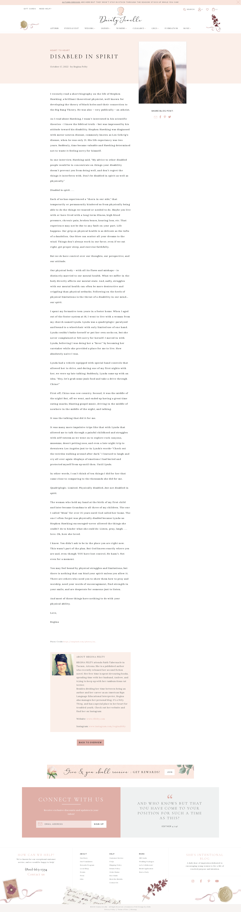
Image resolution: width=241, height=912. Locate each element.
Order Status (114, 872)
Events (82, 872)
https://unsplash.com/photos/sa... (79, 642)
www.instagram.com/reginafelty (107, 726)
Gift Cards (30, 9)
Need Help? (45, 9)
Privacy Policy (109, 909)
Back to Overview (90, 743)
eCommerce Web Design (134, 907)
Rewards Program (87, 865)
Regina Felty (80, 66)
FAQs (111, 861)
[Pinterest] (164, 117)
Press (82, 876)
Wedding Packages (146, 861)
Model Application (146, 869)
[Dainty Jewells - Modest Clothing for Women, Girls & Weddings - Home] (120, 16)
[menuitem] (54, 28)
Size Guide (113, 876)
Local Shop (84, 869)
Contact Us (113, 883)
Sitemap (133, 909)
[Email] (155, 117)
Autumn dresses (71, 2)
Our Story (83, 858)
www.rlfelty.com (96, 718)
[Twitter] (169, 117)
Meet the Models (116, 879)
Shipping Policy (115, 865)
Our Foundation (86, 861)
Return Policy (114, 869)
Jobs (81, 879)
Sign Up (99, 824)
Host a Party (144, 872)
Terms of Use (123, 909)
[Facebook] (160, 117)
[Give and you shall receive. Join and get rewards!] (120, 772)
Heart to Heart (60, 50)
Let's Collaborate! (146, 865)
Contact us (36, 874)
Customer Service (116, 858)
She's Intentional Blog (204, 856)
